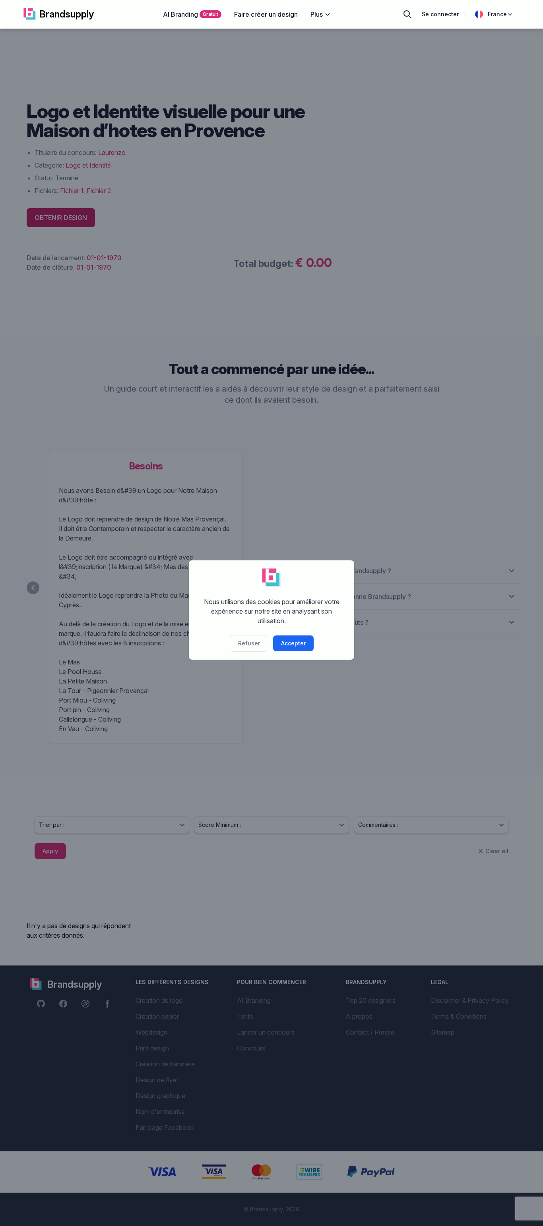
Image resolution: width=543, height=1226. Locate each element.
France (497, 14)
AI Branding (190, 14)
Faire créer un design (266, 14)
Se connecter (440, 14)
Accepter (293, 643)
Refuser (249, 643)
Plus (316, 14)
